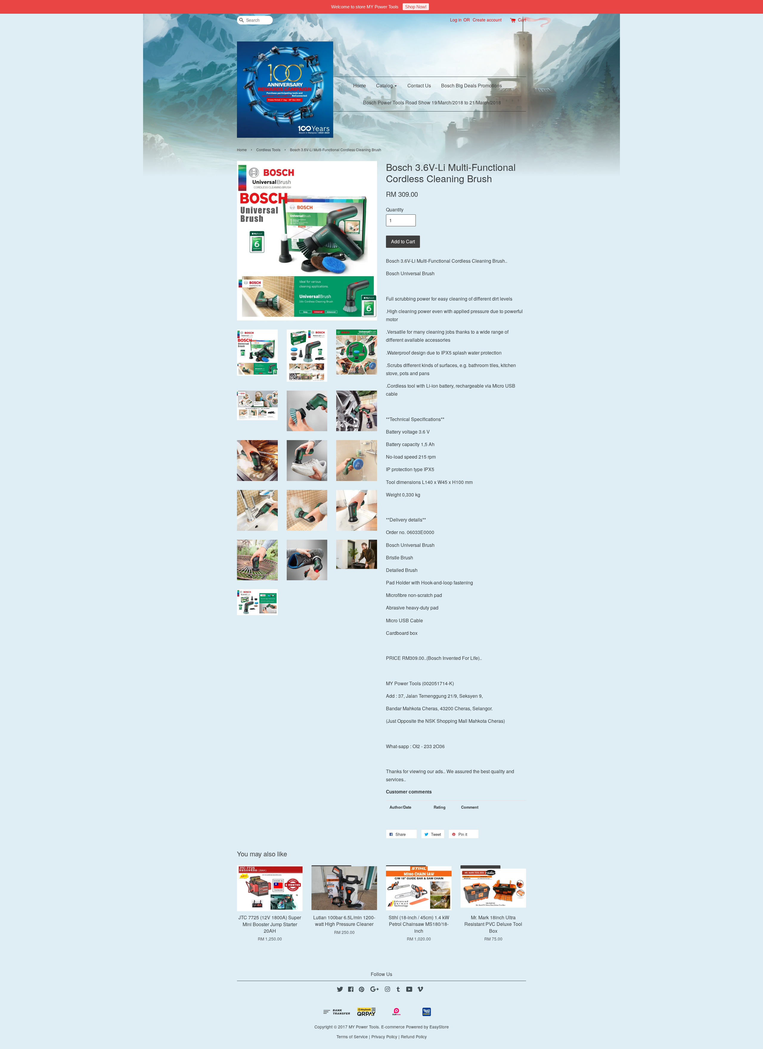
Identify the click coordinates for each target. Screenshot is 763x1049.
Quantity (395, 209)
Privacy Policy (384, 1036)
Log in (456, 20)
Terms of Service (352, 1036)
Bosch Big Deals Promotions (471, 85)
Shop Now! (416, 6)
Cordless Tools (268, 149)
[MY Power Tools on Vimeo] (420, 990)
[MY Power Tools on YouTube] (409, 990)
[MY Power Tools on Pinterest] (361, 990)
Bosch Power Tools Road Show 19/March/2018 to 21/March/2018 (432, 102)
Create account (487, 20)
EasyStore (439, 1027)
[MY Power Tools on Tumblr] (398, 990)
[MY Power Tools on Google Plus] (374, 990)
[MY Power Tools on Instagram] (387, 990)
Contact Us (419, 85)
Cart (522, 20)
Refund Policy (414, 1036)
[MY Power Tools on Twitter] (340, 990)
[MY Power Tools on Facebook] (351, 990)
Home (359, 85)
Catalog (385, 85)
